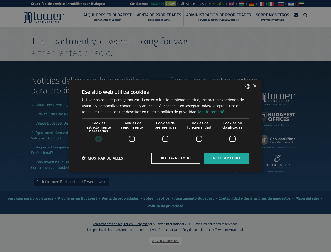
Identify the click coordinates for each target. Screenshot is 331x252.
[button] (102, 158)
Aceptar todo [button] (226, 158)
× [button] (254, 86)
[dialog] (165, 126)
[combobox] (247, 86)
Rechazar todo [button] (176, 158)
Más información (212, 111)
